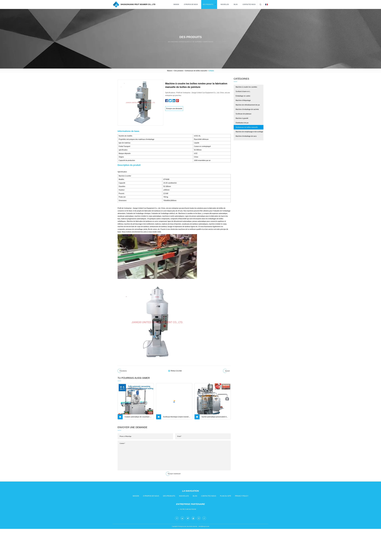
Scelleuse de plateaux (243, 114)
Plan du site (225, 496)
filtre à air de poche (188, 509)
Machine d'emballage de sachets (247, 109)
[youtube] (193, 518)
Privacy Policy (241, 496)
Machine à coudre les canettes (246, 87)
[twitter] (188, 518)
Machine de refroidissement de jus (248, 105)
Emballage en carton (243, 96)
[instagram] (198, 518)
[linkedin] (182, 518)
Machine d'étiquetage (243, 100)
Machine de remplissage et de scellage (249, 132)
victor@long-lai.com (203, 526)
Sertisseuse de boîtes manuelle (196, 71)
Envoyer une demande (174, 108)
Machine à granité (242, 118)
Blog (236, 4)
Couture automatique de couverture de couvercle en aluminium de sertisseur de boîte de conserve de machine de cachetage (138, 417)
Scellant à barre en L (243, 91)
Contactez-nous (249, 4)
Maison (176, 4)
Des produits (208, 4)
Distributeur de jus (242, 123)
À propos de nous (191, 4)
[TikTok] (204, 518)
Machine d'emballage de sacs (246, 136)
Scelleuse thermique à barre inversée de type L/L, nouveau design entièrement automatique (176, 417)
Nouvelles (225, 4)
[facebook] (177, 518)
